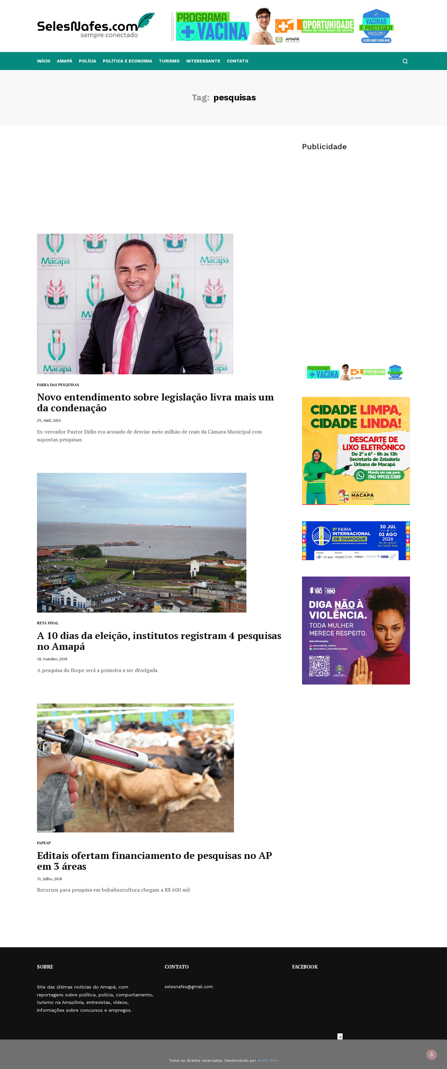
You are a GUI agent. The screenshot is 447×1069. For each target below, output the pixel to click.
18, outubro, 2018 (52, 658)
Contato (237, 61)
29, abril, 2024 (49, 420)
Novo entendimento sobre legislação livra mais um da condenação (155, 402)
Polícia (87, 61)
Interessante (203, 61)
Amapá (64, 61)
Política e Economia (127, 61)
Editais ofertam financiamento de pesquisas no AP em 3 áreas (154, 861)
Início (43, 61)
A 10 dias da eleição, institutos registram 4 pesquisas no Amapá (159, 641)
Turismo (169, 61)
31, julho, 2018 (49, 878)
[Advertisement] (159, 184)
